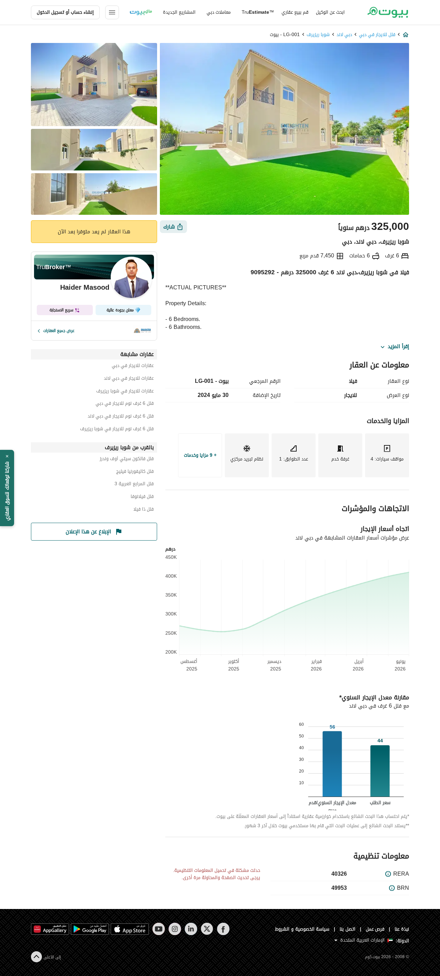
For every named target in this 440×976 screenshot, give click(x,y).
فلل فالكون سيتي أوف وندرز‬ (127, 459)
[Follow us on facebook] (223, 929)
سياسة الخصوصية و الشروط (302, 929)
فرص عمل (375, 929)
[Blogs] (140, 12)
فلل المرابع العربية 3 (134, 484)
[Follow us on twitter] (207, 929)
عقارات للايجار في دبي (133, 366)
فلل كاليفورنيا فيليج (135, 472)
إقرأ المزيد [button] (398, 347)
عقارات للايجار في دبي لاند (129, 379)
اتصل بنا (347, 929)
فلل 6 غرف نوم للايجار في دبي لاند (121, 417)
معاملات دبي (219, 12)
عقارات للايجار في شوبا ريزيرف (125, 392)
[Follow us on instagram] (174, 929)
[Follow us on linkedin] (191, 929)
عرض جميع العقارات (59, 330)
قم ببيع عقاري (295, 12)
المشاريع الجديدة (179, 12)
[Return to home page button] (387, 12)
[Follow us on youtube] (158, 929)
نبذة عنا (402, 929)
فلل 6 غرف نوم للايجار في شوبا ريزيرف (117, 429)
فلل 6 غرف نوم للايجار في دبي (125, 404)
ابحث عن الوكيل (330, 12)
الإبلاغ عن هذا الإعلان (88, 531)
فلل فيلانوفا (142, 497)
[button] (7, 488)
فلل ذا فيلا (143, 510)
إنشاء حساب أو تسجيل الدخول (65, 12)
